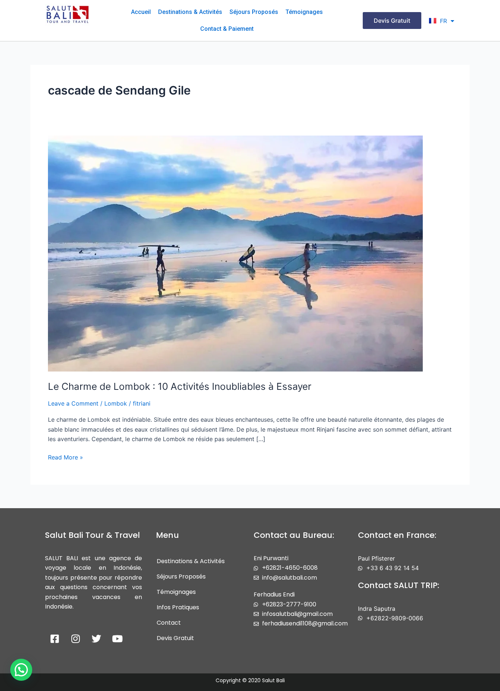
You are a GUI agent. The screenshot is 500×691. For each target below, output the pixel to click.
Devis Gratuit (175, 638)
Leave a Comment (73, 403)
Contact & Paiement (227, 28)
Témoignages (304, 11)
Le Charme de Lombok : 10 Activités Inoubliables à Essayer (179, 386)
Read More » (65, 456)
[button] (21, 670)
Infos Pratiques (178, 607)
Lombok (115, 403)
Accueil (141, 11)
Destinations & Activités (190, 11)
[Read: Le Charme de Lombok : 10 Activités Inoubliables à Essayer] (235, 252)
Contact (169, 622)
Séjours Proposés (254, 11)
